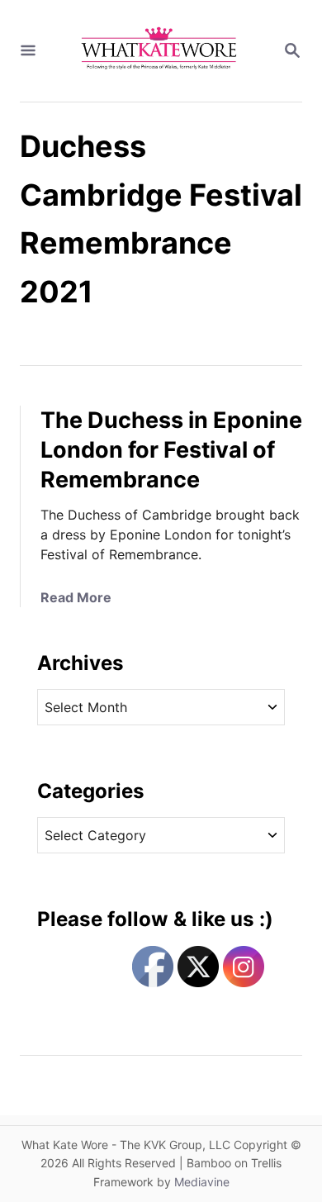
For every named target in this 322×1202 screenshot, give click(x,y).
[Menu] (28, 51)
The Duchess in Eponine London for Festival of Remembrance (171, 449)
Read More (75, 597)
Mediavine (202, 1182)
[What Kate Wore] (159, 51)
